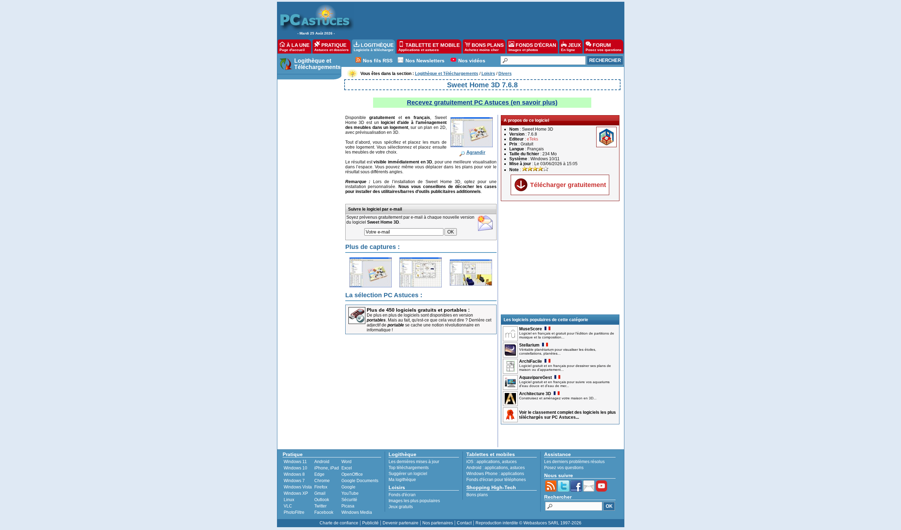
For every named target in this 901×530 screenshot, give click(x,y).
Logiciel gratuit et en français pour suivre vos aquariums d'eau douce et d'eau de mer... (564, 384)
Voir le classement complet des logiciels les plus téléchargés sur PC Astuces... (567, 415)
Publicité (370, 522)
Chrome (322, 480)
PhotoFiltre (294, 512)
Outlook (321, 499)
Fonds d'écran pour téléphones (496, 479)
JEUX (571, 47)
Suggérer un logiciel (408, 473)
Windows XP (296, 493)
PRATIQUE (331, 47)
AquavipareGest (535, 377)
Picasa (347, 506)
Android (321, 461)
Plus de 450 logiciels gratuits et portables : (418, 310)
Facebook (323, 512)
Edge (319, 474)
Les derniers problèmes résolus (574, 461)
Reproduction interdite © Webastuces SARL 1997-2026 (528, 522)
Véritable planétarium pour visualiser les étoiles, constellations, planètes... (557, 351)
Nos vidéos (471, 60)
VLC (288, 506)
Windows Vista (298, 487)
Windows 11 (295, 461)
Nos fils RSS (377, 60)
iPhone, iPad (326, 468)
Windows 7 (294, 480)
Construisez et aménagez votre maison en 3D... (558, 398)
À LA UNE (294, 47)
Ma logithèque (402, 479)
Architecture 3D (535, 393)
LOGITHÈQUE (373, 47)
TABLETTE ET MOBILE (429, 47)
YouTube (350, 493)
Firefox (320, 487)
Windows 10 (295, 468)
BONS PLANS (484, 47)
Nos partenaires (437, 522)
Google (348, 487)
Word (346, 461)
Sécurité (349, 499)
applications (488, 461)
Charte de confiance (339, 522)
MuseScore (530, 328)
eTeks (532, 139)
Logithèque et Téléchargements (317, 64)
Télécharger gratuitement (568, 184)
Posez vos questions (564, 467)
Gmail (320, 493)
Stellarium (529, 345)
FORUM (604, 47)
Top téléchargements (409, 467)
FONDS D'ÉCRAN (532, 47)
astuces (509, 461)
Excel (346, 468)
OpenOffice (352, 474)
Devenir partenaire (400, 522)
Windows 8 (294, 474)
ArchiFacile (530, 361)
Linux (289, 499)
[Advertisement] (485, 20)
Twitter (320, 506)
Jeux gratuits (401, 506)
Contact (464, 522)
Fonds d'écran (402, 494)
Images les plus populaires (414, 500)
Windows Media (356, 512)
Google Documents (359, 480)
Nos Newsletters (425, 60)
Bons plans (477, 494)
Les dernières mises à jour (414, 461)
